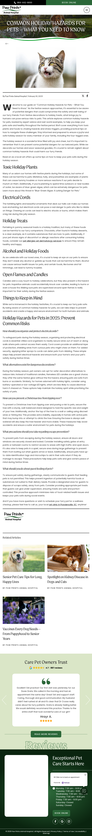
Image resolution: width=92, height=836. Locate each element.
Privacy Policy (56, 831)
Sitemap (46, 833)
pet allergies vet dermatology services (42, 240)
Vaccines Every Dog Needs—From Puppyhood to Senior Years (22, 634)
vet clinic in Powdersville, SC (63, 504)
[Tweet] (83, 96)
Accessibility (80, 831)
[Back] (7, 44)
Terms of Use (68, 831)
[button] (87, 10)
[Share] (88, 96)
